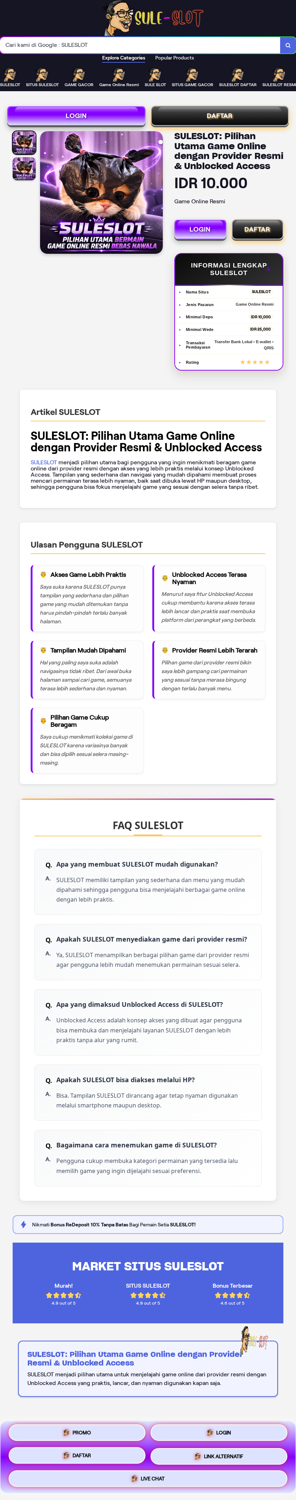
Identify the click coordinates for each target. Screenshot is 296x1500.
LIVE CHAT (153, 1476)
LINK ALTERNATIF (223, 1454)
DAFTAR (220, 115)
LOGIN (76, 115)
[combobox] (140, 45)
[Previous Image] (46, 193)
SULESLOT (44, 462)
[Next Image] (157, 193)
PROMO (82, 1435)
